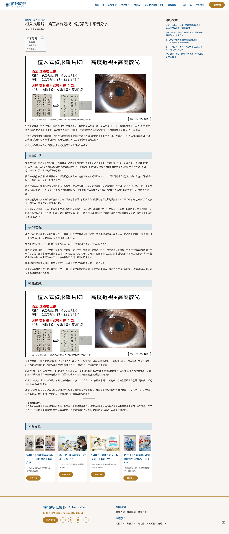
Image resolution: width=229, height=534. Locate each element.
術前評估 (32, 42)
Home (28, 20)
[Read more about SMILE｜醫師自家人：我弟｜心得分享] (72, 442)
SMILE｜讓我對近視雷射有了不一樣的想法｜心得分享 (39, 458)
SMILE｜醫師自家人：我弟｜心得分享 (72, 456)
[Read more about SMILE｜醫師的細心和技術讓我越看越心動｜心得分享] (137, 442)
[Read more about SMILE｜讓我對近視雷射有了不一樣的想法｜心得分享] (40, 442)
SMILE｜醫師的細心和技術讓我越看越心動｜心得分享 (137, 458)
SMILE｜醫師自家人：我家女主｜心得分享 (104, 456)
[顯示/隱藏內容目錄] (41, 38)
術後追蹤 (32, 48)
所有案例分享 (39, 20)
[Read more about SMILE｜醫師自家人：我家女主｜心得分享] (105, 442)
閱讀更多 (33, 478)
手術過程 (32, 45)
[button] (177, 5)
